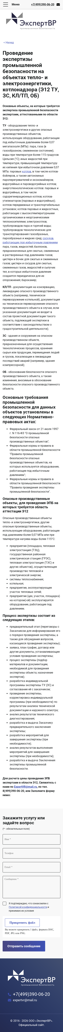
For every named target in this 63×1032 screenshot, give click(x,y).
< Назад (9, 42)
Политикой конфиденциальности (28, 907)
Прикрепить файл (22, 922)
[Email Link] (58, 4)
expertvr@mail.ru (25, 1000)
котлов (26, 171)
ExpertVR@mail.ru (25, 786)
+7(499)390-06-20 (42, 4)
